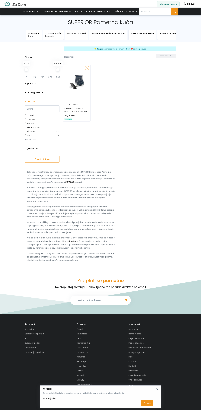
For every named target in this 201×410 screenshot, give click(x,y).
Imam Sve (81, 366)
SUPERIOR (69, 182)
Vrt (77, 11)
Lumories (81, 356)
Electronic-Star (34, 127)
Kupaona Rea (83, 352)
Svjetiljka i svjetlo (84, 384)
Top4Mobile (82, 347)
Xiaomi (30, 115)
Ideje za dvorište (168, 4)
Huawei (30, 123)
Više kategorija (125, 11)
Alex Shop (81, 361)
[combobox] (155, 11)
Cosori (80, 329)
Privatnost (133, 370)
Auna (29, 135)
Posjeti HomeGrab (137, 375)
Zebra (79, 338)
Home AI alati (135, 333)
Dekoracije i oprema (55, 11)
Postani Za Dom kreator (140, 347)
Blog (130, 356)
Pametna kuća (70, 241)
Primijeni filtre (42, 159)
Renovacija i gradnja (34, 352)
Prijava (191, 3)
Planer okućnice (136, 343)
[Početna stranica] (15, 4)
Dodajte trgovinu (137, 352)
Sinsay (80, 370)
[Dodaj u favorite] (87, 68)
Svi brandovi (134, 329)
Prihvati (147, 403)
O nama (132, 361)
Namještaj (29, 11)
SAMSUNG (31, 119)
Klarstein (31, 131)
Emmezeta (73, 104)
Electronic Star (83, 343)
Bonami (80, 375)
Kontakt (132, 366)
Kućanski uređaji (97, 11)
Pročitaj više (49, 398)
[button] (166, 56)
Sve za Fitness (135, 379)
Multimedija (30, 347)
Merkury (80, 379)
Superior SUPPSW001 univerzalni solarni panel (76, 110)
